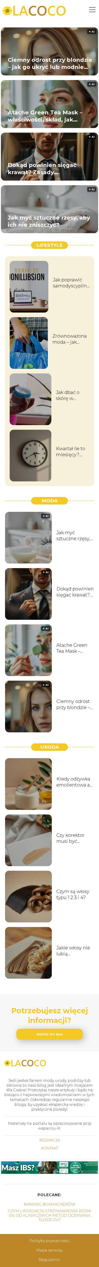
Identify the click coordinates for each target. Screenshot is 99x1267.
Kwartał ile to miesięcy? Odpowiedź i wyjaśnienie (70, 452)
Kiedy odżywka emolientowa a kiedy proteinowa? (73, 782)
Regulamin (49, 1260)
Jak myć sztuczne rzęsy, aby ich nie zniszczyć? (49, 221)
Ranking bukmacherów (50, 1204)
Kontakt (49, 1148)
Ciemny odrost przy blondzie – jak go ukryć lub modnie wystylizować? (50, 64)
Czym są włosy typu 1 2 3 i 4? (72, 894)
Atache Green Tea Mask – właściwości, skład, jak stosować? (45, 116)
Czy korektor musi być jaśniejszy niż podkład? (71, 838)
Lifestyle (49, 245)
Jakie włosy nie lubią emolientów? (73, 951)
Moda (50, 501)
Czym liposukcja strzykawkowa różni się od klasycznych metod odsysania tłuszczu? (49, 1215)
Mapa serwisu (49, 1250)
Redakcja (49, 1140)
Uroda (49, 747)
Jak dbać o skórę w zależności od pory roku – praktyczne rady (71, 395)
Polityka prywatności (49, 1241)
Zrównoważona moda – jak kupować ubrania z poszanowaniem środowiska (71, 339)
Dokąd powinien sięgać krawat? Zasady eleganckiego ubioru (42, 169)
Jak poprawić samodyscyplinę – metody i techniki (71, 283)
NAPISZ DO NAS (50, 1034)
